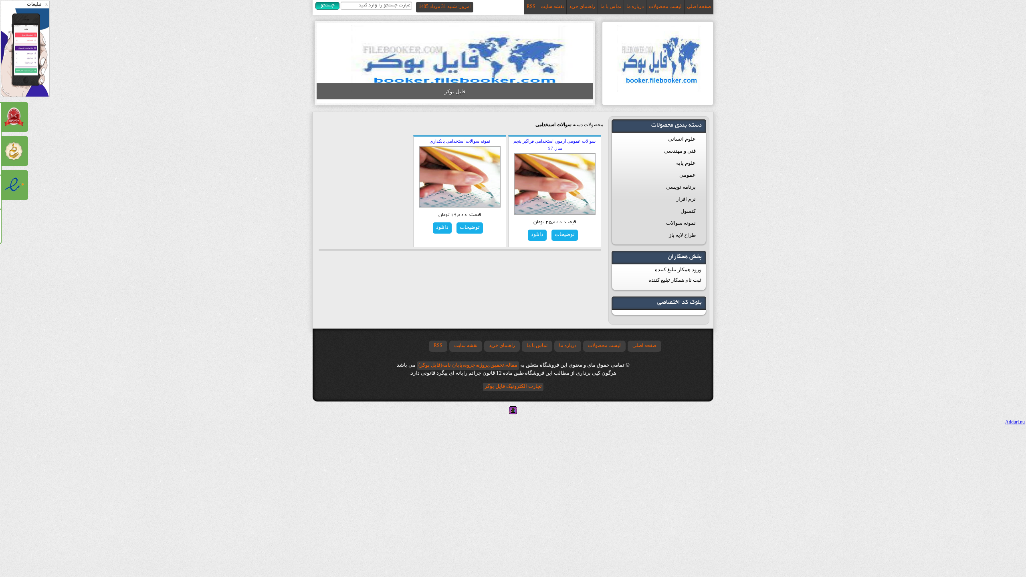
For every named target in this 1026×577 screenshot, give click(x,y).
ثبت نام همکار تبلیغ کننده (674, 280)
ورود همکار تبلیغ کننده (678, 269)
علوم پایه (686, 163)
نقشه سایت (552, 6)
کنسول (688, 211)
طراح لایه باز (682, 235)
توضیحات (565, 234)
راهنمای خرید (582, 6)
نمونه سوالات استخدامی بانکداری (460, 141)
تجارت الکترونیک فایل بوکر (513, 386)
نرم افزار (686, 199)
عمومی (687, 175)
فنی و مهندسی (680, 151)
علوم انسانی (682, 139)
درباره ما (635, 6)
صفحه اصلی (699, 6)
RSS (531, 6)
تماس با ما (610, 6)
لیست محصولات (665, 6)
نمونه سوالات (681, 223)
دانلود (537, 234)
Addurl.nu (1015, 422)
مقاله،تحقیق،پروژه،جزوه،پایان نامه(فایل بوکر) (467, 365)
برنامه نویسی (681, 187)
